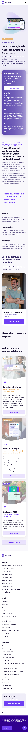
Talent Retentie (7, 685)
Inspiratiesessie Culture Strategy (12, 565)
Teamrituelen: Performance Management (10, 676)
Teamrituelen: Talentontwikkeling (12, 671)
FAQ (3, 610)
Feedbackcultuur (7, 688)
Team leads (5, 633)
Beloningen (5, 683)
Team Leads (5, 680)
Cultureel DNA (6, 571)
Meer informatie (14, 88)
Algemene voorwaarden (9, 616)
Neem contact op (14, 321)
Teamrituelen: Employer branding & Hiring (13, 665)
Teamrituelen (6, 660)
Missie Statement (7, 574)
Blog (3, 607)
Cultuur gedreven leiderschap (11, 589)
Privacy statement (7, 613)
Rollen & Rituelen (7, 580)
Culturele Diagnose (8, 568)
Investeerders (6, 627)
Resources (5, 604)
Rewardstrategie (7, 592)
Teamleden (5, 636)
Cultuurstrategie (7, 649)
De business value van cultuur (11, 646)
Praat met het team (14, 703)
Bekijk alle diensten (14, 542)
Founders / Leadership (9, 624)
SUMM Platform (7, 583)
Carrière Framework (8, 577)
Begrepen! (7, 728)
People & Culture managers (10, 630)
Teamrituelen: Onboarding (10, 668)
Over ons (5, 601)
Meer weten (14, 412)
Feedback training (7, 586)
